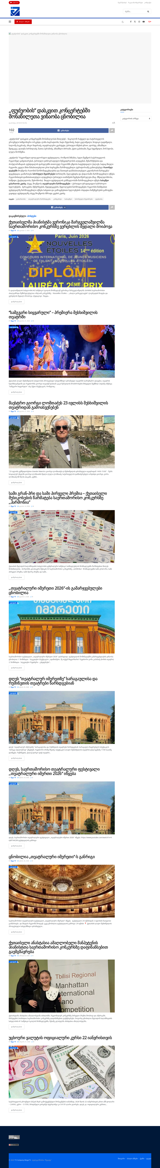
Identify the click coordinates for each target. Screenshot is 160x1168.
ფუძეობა (99, 199)
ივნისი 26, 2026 (23, 861)
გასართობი (21, 199)
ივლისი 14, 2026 (24, 506)
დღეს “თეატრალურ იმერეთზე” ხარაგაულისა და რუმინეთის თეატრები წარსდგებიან (53, 681)
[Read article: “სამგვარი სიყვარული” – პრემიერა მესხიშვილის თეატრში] (62, 351)
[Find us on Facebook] (130, 21)
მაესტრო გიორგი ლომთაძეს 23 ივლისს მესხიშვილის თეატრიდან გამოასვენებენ (58, 405)
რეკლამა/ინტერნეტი (135, 2)
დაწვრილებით (17, 302)
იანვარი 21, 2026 (24, 1042)
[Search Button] (148, 11)
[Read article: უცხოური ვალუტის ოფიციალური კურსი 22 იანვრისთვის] (62, 1072)
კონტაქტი (147, 2)
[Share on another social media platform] (112, 130)
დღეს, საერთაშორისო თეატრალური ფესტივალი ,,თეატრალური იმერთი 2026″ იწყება (54, 771)
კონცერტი (58, 199)
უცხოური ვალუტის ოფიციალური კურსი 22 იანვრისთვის (60, 1037)
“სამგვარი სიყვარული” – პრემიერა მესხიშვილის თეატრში (53, 314)
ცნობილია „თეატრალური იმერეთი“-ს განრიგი (52, 856)
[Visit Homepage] (15, 11)
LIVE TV (15, 2)
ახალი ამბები (24, 22)
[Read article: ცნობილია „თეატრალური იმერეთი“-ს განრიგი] (62, 891)
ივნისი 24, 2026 (23, 777)
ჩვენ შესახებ (122, 2)
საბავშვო (68, 199)
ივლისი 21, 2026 (24, 321)
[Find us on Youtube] (144, 21)
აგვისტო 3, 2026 (24, 230)
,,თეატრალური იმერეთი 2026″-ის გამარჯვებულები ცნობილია (55, 590)
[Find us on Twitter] (135, 21)
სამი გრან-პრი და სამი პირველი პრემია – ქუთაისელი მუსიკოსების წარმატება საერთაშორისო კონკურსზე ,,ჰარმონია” (58, 498)
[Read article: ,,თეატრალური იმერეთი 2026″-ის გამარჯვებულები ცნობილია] (62, 627)
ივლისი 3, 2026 (23, 597)
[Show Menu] (10, 21)
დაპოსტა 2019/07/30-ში (18, 123)
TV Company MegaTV (22, 1160)
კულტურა (13, 237)
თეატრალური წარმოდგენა (39, 199)
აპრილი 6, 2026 (23, 956)
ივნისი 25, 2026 (23, 687)
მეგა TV (13, 230)
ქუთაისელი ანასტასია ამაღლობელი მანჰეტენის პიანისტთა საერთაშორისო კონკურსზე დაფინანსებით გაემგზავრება (58, 947)
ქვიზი (142, 1158)
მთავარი (121, 1158)
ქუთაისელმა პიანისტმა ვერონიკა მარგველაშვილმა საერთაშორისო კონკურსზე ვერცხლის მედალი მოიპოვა (60, 224)
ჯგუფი (148, 1158)
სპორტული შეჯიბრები (84, 199)
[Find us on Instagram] (139, 21)
